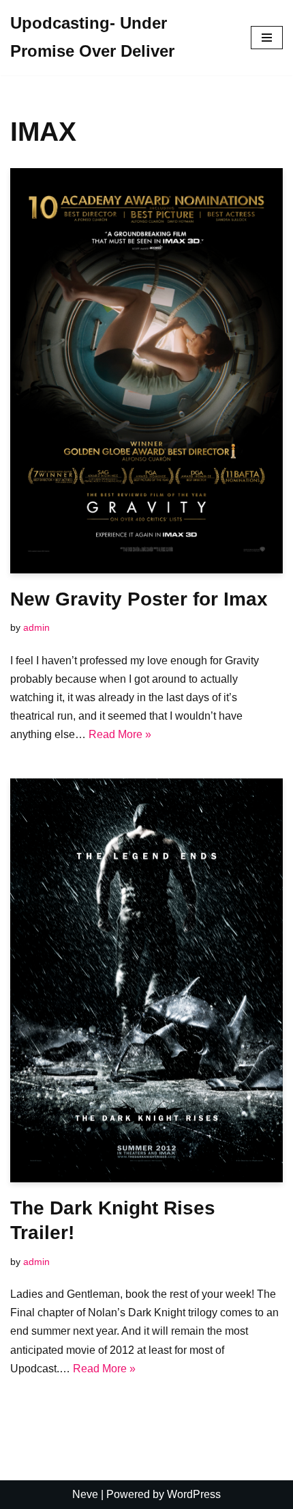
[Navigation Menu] (267, 37)
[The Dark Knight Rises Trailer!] (146, 980)
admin (36, 627)
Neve (85, 1494)
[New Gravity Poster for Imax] (146, 370)
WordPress (194, 1494)
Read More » (120, 734)
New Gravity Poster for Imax (139, 599)
